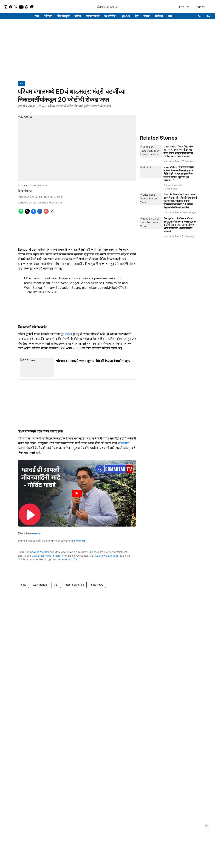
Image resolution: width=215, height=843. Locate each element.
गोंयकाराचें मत (92, 16)
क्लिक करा (80, 540)
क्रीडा (78, 16)
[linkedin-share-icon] (39, 212)
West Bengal (40, 584)
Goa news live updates (108, 555)
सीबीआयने (123, 443)
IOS (75, 559)
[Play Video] (76, 493)
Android (62, 559)
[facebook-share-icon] (33, 212)
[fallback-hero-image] (151, 151)
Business (94, 551)
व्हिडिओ (159, 16)
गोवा (37, 16)
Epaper (125, 16)
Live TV (184, 7)
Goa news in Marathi (37, 551)
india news (97, 584)
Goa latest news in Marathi (48, 555)
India (23, 584)
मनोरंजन (48, 16)
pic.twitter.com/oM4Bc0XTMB (104, 288)
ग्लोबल (147, 16)
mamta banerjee (74, 584)
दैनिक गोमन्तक (25, 191)
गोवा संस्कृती (63, 16)
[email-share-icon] (46, 212)
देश (137, 16)
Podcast (200, 7)
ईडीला (68, 334)
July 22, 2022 (50, 291)
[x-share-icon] (27, 212)
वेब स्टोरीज (110, 16)
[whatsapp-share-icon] (20, 212)
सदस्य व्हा (36, 533)
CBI (56, 584)
